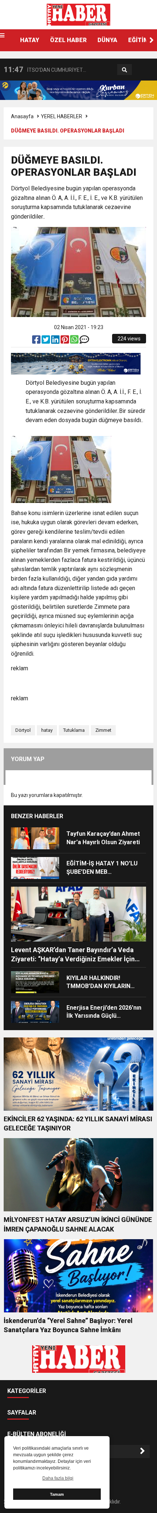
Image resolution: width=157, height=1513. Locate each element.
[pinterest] (65, 341)
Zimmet (103, 730)
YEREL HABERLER (61, 116)
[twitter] (46, 341)
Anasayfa (22, 116)
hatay (47, 730)
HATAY (29, 40)
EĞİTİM (138, 40)
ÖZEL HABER (68, 40)
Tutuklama (74, 730)
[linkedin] (56, 341)
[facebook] (37, 341)
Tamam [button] (57, 1494)
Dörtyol (23, 730)
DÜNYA (107, 40)
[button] (151, 40)
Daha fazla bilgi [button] (57, 1478)
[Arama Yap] (124, 70)
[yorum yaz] (84, 341)
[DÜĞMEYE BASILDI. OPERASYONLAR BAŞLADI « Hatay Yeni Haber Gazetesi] (78, 14)
